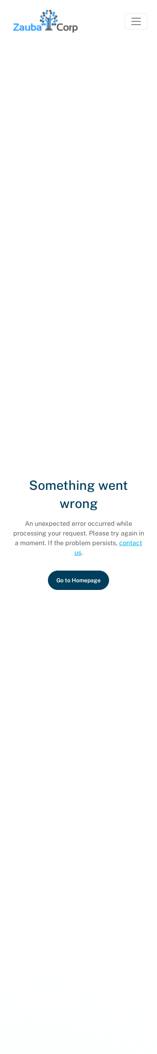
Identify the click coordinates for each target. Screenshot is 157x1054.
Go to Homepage (78, 580)
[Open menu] (136, 21)
